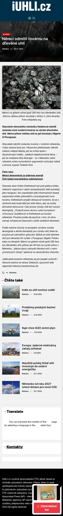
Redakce (5, 49)
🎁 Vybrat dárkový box (47, 508)
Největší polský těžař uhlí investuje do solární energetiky (38, 366)
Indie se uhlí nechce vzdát (38, 289)
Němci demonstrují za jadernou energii (22, 175)
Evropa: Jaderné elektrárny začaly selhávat (39, 347)
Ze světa (6, 34)
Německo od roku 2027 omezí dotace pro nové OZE (39, 385)
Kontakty (15, 447)
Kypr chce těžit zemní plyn (38, 327)
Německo (13, 273)
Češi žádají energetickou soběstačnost (22, 179)
